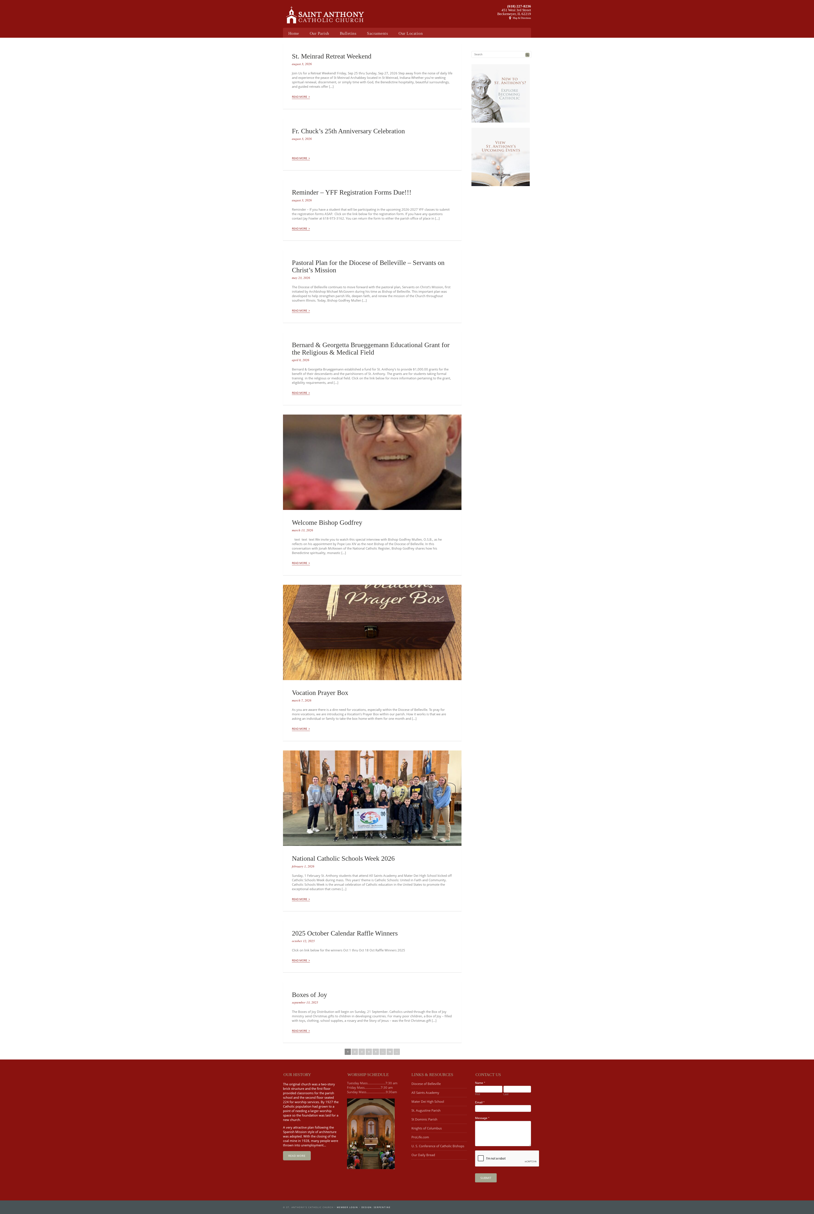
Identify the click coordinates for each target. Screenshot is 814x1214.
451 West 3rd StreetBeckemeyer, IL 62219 (514, 12)
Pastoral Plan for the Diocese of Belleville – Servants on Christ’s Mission (368, 266)
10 (390, 1051)
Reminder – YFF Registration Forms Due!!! (351, 192)
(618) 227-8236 (519, 6)
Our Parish (319, 33)
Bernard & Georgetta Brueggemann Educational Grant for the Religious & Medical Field (371, 348)
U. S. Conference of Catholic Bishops (437, 1146)
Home (293, 33)
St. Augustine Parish (425, 1110)
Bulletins (348, 33)
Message (482, 1118)
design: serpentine (376, 1207)
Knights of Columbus (426, 1128)
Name (480, 1083)
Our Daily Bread (423, 1155)
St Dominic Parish (424, 1119)
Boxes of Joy (309, 994)
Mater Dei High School (427, 1101)
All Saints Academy (425, 1092)
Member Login (347, 1207)
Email (479, 1102)
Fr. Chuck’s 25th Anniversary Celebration (348, 131)
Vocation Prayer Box (320, 692)
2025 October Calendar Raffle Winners (345, 933)
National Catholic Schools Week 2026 (343, 858)
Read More (301, 96)
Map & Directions (522, 18)
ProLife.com (420, 1137)
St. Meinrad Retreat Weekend (331, 56)
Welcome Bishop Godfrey (327, 522)
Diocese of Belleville (426, 1084)
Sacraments (377, 33)
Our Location (411, 33)
